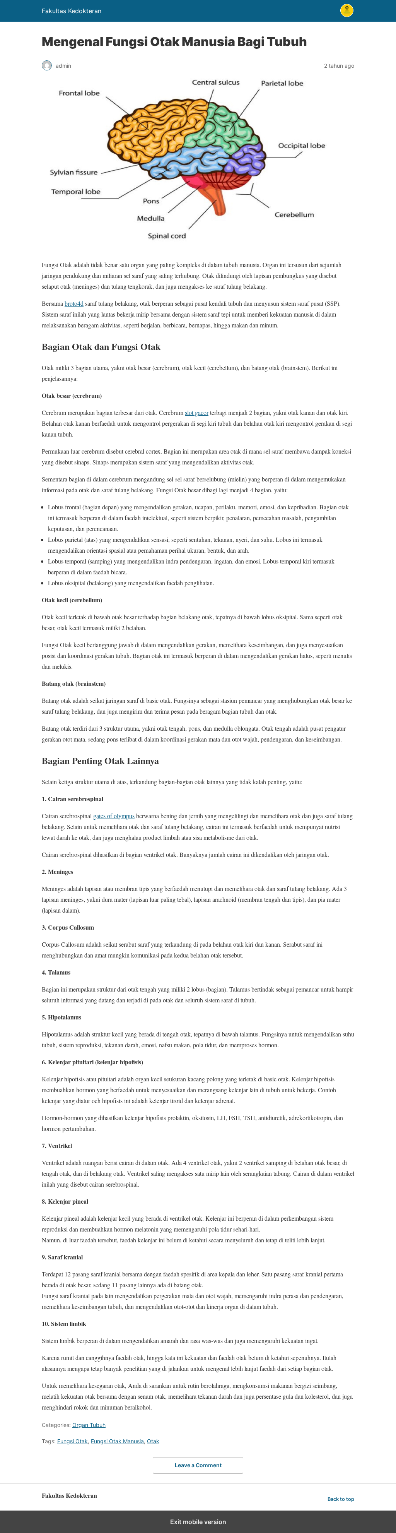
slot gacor (196, 412)
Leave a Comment (198, 1465)
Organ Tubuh (89, 1425)
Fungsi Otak (72, 1441)
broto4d (74, 303)
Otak (153, 1441)
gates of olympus (114, 816)
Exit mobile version (198, 1522)
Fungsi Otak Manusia (117, 1441)
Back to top (341, 1499)
